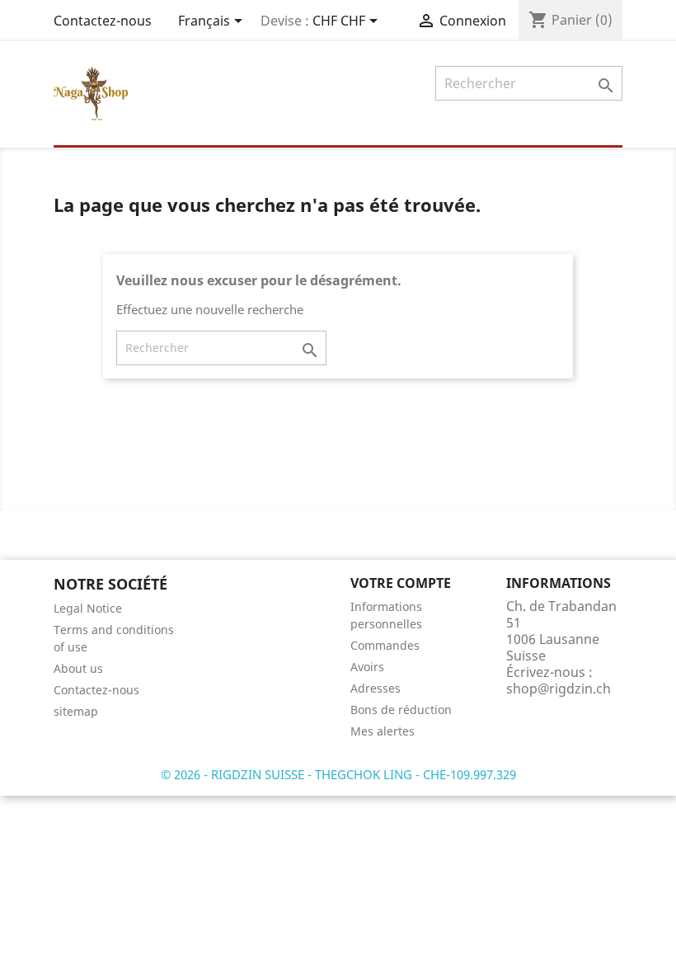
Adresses (375, 688)
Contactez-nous (103, 21)
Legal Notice (88, 608)
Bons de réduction (401, 709)
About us (78, 668)
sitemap (76, 711)
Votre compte (400, 583)
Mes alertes (382, 731)
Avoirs (367, 667)
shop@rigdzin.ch (558, 688)
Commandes (385, 645)
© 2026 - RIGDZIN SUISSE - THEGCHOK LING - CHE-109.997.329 (338, 774)
